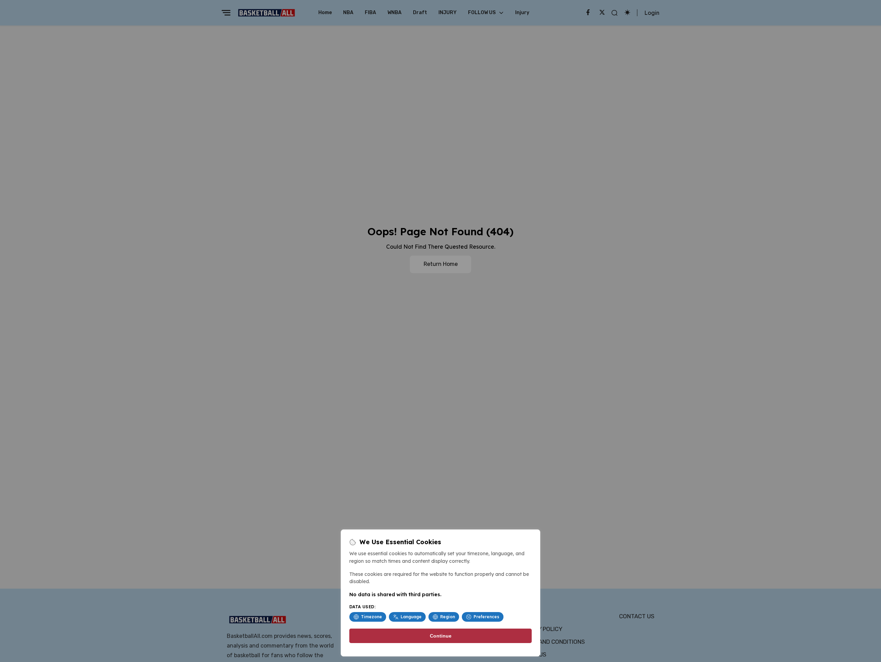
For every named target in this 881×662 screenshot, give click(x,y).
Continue (441, 636)
